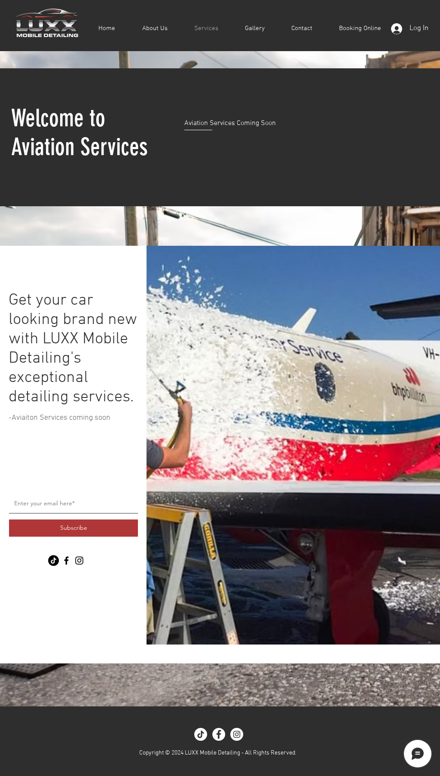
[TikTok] (200, 734)
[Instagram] (79, 560)
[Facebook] (66, 560)
